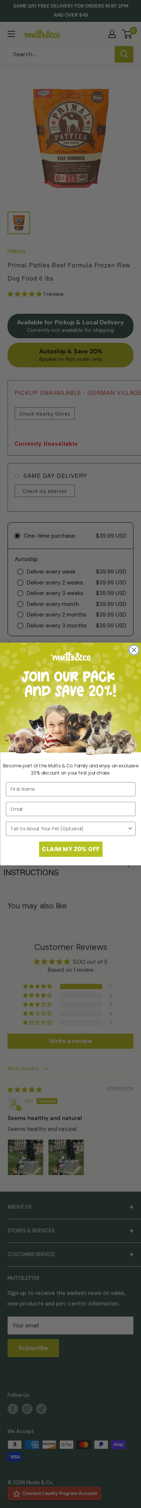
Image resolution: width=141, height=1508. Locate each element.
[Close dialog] (134, 650)
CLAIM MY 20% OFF (71, 849)
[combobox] (69, 829)
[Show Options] (130, 829)
